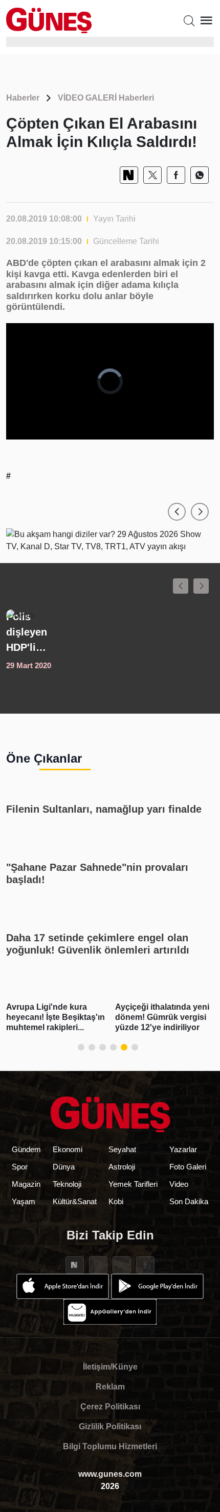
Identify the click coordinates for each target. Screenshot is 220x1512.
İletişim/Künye (110, 1366)
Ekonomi (67, 1149)
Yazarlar (183, 1149)
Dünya (64, 1166)
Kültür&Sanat (75, 1201)
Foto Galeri (187, 1166)
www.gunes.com (110, 1474)
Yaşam (23, 1201)
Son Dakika (188, 1201)
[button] (177, 512)
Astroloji (121, 1166)
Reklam (110, 1386)
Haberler (22, 97)
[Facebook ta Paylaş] (176, 175)
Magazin (26, 1184)
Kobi (115, 1201)
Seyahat (122, 1149)
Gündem (26, 1149)
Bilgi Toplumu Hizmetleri (110, 1446)
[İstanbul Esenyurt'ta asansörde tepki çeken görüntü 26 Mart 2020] (110, 640)
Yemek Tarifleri (133, 1184)
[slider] (101, 432)
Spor (20, 1166)
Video (178, 1184)
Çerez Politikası (110, 1406)
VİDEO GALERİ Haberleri (106, 97)
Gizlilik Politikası (110, 1426)
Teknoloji (67, 1184)
